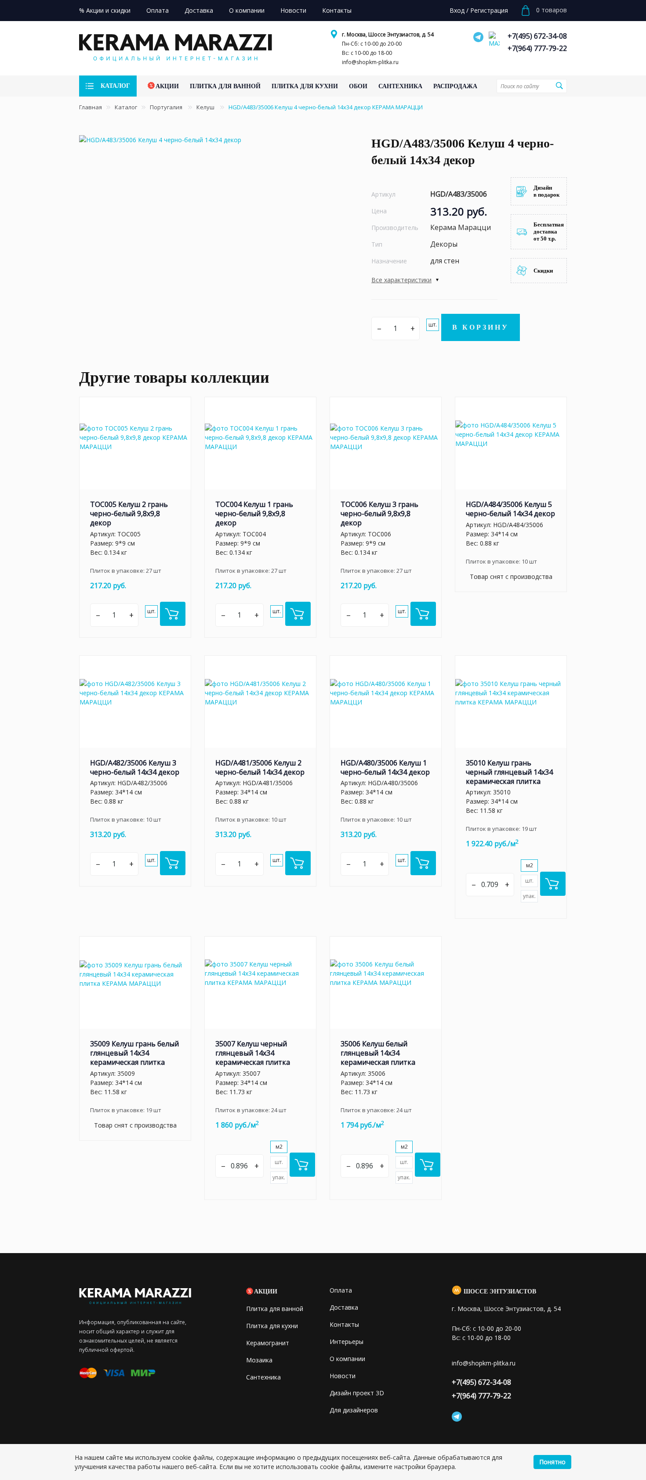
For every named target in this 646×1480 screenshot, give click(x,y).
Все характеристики (401, 280)
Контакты (344, 1324)
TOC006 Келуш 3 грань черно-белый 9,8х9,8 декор (379, 513)
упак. (529, 896)
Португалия (167, 107)
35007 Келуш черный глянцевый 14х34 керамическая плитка (252, 1053)
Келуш (206, 107)
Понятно (552, 1462)
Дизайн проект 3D (357, 1393)
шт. (432, 324)
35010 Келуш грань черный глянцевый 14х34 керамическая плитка (509, 772)
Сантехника (263, 1377)
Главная (90, 107)
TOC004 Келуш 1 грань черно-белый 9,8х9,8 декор (254, 513)
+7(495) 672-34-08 (537, 36)
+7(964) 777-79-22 (537, 48)
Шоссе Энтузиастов (500, 1291)
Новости (343, 1376)
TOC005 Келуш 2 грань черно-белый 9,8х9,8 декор (129, 513)
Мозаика (259, 1360)
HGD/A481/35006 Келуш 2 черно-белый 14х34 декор (260, 767)
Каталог (126, 107)
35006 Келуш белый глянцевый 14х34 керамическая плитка (378, 1053)
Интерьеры (346, 1341)
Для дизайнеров (354, 1410)
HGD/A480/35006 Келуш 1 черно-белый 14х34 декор (385, 767)
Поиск (559, 85)
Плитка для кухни (272, 1326)
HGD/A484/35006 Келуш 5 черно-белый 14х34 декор (510, 508)
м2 (529, 865)
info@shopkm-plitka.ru (370, 62)
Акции (265, 1291)
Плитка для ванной (274, 1308)
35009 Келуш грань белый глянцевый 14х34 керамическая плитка (134, 1053)
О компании (347, 1358)
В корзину (480, 327)
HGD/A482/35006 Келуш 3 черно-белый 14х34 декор (134, 767)
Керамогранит (267, 1343)
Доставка (344, 1307)
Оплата (341, 1290)
